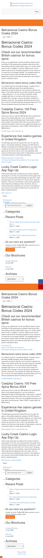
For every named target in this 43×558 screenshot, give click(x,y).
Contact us (10, 250)
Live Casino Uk (6, 345)
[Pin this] (6, 198)
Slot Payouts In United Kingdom (12, 460)
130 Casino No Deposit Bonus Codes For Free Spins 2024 (20, 160)
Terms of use (21, 554)
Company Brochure (12, 261)
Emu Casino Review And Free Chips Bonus (23, 230)
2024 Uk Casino (7, 162)
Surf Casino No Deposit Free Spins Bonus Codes (17, 350)
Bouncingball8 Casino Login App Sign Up (14, 429)
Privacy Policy (21, 552)
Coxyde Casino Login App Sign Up (12, 131)
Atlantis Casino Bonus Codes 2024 (12, 158)
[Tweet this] (3, 198)
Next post (6, 202)
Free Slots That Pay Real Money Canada (23, 235)
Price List (8, 267)
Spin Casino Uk (6, 193)
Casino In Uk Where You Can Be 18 (13, 347)
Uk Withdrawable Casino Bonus (11, 378)
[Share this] (2, 198)
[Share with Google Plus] (5, 198)
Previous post (7, 200)
